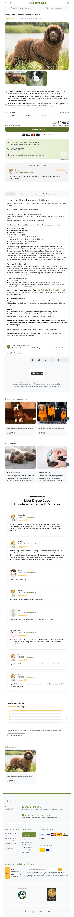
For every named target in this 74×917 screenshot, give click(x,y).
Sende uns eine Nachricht (37, 815)
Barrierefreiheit (9, 848)
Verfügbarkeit (22, 194)
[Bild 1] (37, 46)
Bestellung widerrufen (26, 835)
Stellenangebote (27, 842)
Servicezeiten (26, 852)
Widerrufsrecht (9, 841)
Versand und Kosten (11, 833)
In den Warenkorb (37, 129)
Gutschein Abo (26, 845)
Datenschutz (8, 836)
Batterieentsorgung (11, 843)
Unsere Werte (26, 840)
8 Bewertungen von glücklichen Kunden (31, 18)
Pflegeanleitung (50, 194)
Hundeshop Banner (28, 850)
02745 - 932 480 (32, 807)
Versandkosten (65, 125)
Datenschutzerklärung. (33, 877)
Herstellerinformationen (14, 353)
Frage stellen (63, 360)
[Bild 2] (15, 78)
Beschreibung (10, 194)
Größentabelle (64, 112)
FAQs (6, 806)
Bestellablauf (9, 809)
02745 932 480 (15, 150)
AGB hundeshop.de (10, 838)
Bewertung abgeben (16, 735)
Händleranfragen (27, 847)
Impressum (8, 846)
